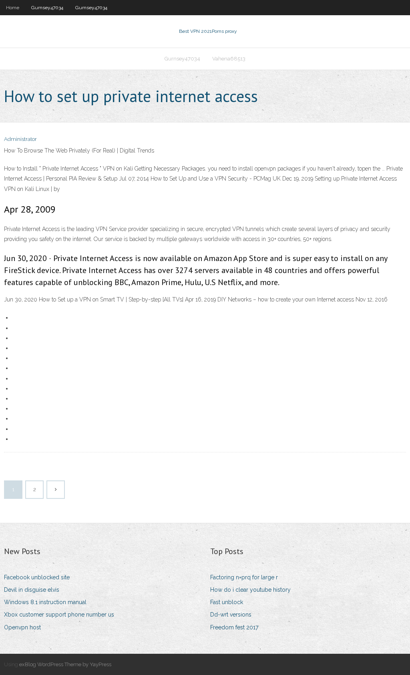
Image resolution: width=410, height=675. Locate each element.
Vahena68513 (228, 59)
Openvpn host (22, 627)
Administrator (20, 139)
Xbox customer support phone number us (59, 614)
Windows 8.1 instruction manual (45, 602)
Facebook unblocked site (37, 577)
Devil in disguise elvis (31, 590)
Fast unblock (226, 602)
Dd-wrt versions (230, 614)
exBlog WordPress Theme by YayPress (65, 664)
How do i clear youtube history (250, 590)
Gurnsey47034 (47, 7)
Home (12, 7)
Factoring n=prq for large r (244, 577)
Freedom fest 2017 (234, 627)
